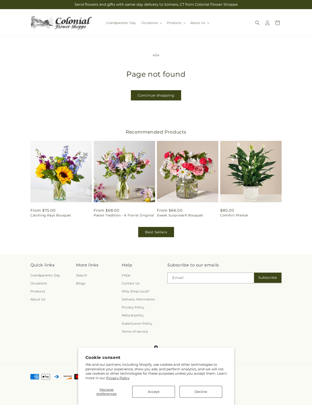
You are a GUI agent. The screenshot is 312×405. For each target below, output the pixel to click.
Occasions (38, 283)
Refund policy (133, 315)
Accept (154, 391)
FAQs (126, 275)
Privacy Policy (118, 378)
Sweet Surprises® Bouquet (180, 215)
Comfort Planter (234, 215)
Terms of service (135, 331)
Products (37, 291)
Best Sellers (156, 232)
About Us (37, 299)
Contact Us (131, 283)
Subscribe (267, 277)
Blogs (80, 283)
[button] (151, 23)
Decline (200, 391)
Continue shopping (156, 95)
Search (81, 275)
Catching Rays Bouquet (50, 215)
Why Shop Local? (136, 291)
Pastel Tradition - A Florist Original (124, 215)
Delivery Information (138, 299)
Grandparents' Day (45, 275)
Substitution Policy (137, 323)
